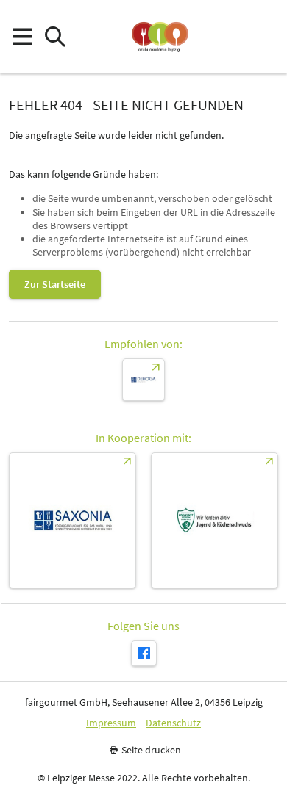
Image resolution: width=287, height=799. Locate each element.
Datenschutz (173, 723)
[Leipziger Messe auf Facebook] (144, 653)
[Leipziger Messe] (265, 37)
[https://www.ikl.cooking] (214, 520)
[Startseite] (160, 36)
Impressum (111, 723)
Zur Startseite (54, 284)
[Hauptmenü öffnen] (22, 37)
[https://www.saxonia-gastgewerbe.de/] (72, 520)
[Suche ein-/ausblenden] (55, 37)
